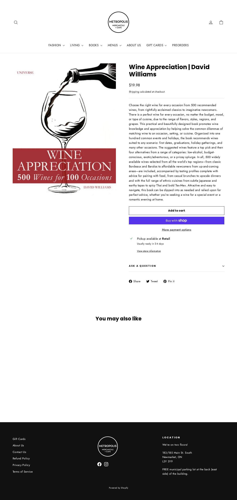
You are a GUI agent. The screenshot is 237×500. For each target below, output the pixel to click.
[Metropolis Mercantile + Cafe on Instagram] (106, 463)
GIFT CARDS (155, 45)
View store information (149, 251)
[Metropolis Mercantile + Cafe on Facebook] (99, 463)
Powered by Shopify (118, 487)
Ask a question (142, 266)
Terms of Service (23, 472)
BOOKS (94, 45)
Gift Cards (19, 439)
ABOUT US (134, 45)
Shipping (134, 91)
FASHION (55, 45)
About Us (18, 445)
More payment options (176, 230)
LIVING (75, 45)
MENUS (113, 45)
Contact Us (19, 452)
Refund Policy (21, 458)
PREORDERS (180, 45)
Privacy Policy (21, 465)
